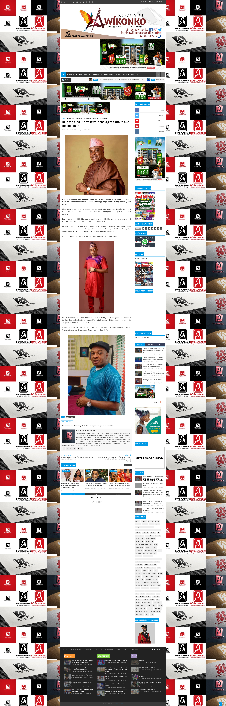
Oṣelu (157, 524)
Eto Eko (150, 521)
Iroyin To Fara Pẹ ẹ (69, 465)
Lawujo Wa (149, 591)
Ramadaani (158, 608)
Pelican (150, 608)
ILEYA (158, 567)
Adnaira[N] (156, 402)
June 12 (157, 576)
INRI (156, 570)
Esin (155, 550)
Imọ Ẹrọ (138, 570)
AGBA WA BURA (150, 530)
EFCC (154, 547)
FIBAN (145, 556)
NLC (137, 596)
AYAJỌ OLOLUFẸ (140, 538)
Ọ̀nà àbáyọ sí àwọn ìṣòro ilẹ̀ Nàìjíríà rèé (116, 660)
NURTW (142, 596)
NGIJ (158, 594)
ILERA (153, 567)
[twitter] (74, 2)
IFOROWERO (139, 567)
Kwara (151, 524)
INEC (151, 570)
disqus (96, 494)
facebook (119, 494)
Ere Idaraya (139, 550)
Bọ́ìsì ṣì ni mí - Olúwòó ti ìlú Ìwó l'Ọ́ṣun (82, 675)
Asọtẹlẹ (157, 535)
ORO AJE (138, 602)
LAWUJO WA (157, 591)
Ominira (145, 599)
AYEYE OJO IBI (139, 541)
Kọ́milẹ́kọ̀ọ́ (139, 585)
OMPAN (152, 599)
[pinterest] (83, 2)
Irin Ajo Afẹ (146, 573)
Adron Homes (140, 530)
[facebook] (70, 2)
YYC (152, 614)
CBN (155, 544)
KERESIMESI (145, 582)
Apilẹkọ (144, 521)
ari (158, 533)
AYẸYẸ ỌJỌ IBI (149, 541)
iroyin (88, 470)
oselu (137, 605)
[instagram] (77, 2)
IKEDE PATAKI (135, 649)
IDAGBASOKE (139, 565)
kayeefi (155, 579)
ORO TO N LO (157, 602)
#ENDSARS (144, 527)
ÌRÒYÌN (86, 74)
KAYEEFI (145, 524)
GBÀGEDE (143, 2)
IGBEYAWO (147, 567)
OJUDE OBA (156, 596)
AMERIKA (138, 533)
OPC (157, 599)
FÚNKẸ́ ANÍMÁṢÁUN (107, 74)
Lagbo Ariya (149, 79)
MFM (148, 594)
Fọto (148, 559)
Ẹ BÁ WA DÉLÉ (159, 2)
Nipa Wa (65, 649)
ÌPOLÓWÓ (79, 74)
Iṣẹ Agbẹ (145, 576)
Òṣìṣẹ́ (160, 605)
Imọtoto (145, 570)
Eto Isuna (138, 556)
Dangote (148, 547)
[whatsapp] (161, 648)
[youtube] (80, 2)
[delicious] (92, 2)
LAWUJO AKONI (140, 591)
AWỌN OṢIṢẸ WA (109, 649)
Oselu (143, 605)
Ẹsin (160, 550)
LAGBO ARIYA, (86, 130)
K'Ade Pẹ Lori (140, 579)
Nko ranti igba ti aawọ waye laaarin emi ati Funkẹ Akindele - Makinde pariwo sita (71, 485)
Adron (93, 79)
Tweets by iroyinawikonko (142, 337)
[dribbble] (89, 2)
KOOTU (146, 585)
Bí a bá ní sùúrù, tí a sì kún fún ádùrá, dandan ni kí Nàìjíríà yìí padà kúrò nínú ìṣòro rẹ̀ (116, 669)
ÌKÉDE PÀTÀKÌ (135, 74)
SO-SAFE (146, 611)
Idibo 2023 (153, 565)
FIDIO (150, 556)
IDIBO (146, 565)
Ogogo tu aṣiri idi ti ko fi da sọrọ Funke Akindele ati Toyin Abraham (119, 484)
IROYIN (157, 521)
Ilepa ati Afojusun (75, 649)
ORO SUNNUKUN (146, 602)
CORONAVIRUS (140, 547)
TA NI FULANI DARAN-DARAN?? (147, 689)
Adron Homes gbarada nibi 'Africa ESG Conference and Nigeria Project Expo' (117, 80)
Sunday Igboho (155, 611)
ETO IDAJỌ (153, 553)
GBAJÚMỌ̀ (150, 345)
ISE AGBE (138, 576)
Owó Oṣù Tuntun (141, 608)
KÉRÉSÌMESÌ (154, 582)
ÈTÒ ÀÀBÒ (118, 74)
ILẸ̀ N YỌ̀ (141, 660)
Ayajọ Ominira (150, 538)
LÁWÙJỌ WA (95, 74)
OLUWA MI (138, 599)
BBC (151, 544)
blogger (72, 494)
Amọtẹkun (146, 533)
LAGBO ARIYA (70, 118)
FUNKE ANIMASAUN (147, 562)
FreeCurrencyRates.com (141, 258)
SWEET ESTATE (139, 614)
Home (63, 118)
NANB (152, 594)
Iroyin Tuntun (98, 649)
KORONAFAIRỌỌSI (155, 585)
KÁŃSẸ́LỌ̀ (126, 74)
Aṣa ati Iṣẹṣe (149, 535)
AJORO (158, 530)
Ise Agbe (138, 524)
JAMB (151, 576)
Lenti (137, 594)
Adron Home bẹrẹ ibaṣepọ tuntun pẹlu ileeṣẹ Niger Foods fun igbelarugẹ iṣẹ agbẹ (153, 350)
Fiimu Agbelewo (140, 559)
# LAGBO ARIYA (70, 417)
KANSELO (148, 579)
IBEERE (157, 562)
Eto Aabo (138, 553)
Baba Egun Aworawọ (142, 544)
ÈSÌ (160, 345)
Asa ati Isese (139, 535)
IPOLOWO (138, 573)
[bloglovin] (86, 2)
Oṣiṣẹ (137, 527)
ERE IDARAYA (148, 550)
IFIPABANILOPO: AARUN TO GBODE (114, 691)
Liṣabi (142, 594)
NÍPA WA (151, 2)
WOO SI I (128, 465)
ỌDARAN (148, 596)
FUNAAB (138, 562)
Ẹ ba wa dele (87, 649)
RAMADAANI (139, 611)
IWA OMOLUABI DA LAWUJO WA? (147, 668)
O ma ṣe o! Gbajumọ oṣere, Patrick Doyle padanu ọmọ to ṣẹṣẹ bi (96, 484)
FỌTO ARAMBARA (156, 559)
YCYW (147, 614)
